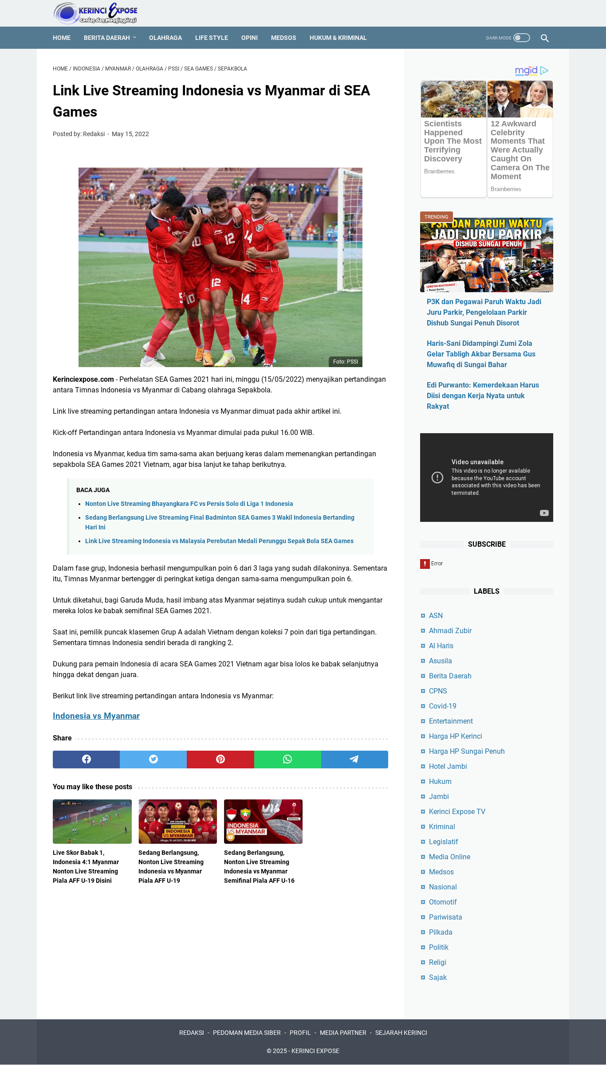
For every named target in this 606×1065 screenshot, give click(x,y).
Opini (249, 37)
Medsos (283, 37)
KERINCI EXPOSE (315, 1050)
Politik (439, 947)
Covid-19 (442, 706)
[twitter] (153, 759)
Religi (437, 962)
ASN (436, 615)
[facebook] (86, 759)
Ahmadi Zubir (450, 630)
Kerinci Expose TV (457, 811)
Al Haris (441, 646)
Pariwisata (445, 917)
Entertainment (451, 721)
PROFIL (300, 1032)
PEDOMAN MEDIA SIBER (247, 1032)
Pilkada (441, 932)
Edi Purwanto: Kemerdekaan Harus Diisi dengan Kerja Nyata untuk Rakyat (483, 396)
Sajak (438, 977)
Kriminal (442, 826)
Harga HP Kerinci (455, 736)
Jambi (439, 796)
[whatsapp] (287, 759)
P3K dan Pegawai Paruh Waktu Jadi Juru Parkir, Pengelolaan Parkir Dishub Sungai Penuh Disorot (484, 312)
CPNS (438, 691)
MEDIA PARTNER (343, 1032)
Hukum (440, 781)
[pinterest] (220, 759)
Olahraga (165, 37)
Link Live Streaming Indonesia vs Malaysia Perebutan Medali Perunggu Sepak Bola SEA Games (219, 541)
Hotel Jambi (448, 766)
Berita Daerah (107, 37)
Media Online (449, 857)
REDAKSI (191, 1032)
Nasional (443, 887)
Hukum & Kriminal (338, 37)
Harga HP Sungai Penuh (467, 751)
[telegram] (354, 759)
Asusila (440, 661)
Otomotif (443, 902)
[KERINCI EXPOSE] (101, 13)
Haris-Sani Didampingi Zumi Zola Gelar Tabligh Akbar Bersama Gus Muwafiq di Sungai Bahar (481, 354)
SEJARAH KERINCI (401, 1032)
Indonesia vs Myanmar (96, 716)
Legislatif (443, 842)
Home (62, 37)
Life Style (211, 37)
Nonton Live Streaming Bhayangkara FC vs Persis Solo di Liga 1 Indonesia (189, 504)
